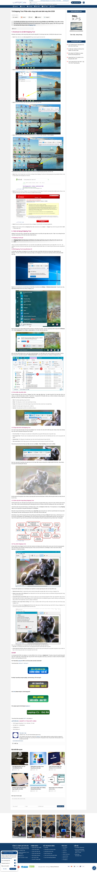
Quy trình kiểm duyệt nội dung (18, 740)
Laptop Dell (20, 660)
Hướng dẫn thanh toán (48, 851)
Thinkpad (46, 4)
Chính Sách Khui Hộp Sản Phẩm (50, 855)
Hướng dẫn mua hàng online (49, 849)
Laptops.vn (28, 706)
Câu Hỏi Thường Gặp (36, 859)
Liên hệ (52, 6)
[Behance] (14, 743)
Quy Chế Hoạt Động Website (50, 857)
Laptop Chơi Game (66, 854)
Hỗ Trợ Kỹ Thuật (35, 857)
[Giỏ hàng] (84, 2)
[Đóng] (15, 853)
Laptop (37, 4)
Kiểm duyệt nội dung (36, 855)
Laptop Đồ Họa (65, 856)
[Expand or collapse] (32, 28)
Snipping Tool (32, 25)
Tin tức (23, 6)
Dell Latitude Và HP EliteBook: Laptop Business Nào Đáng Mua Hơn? (75, 54)
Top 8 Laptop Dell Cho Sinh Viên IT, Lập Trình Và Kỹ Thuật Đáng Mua (76, 62)
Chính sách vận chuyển (36, 847)
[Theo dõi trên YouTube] (18, 867)
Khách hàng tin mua (48, 853)
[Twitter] (15, 743)
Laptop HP (65, 850)
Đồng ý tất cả (12, 868)
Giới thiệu (45, 6)
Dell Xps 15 (26, 663)
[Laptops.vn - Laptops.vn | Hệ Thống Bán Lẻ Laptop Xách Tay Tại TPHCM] (19, 2)
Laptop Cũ (40, 4)
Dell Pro (25, 718)
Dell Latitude (50, 4)
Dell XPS (43, 4)
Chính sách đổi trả (35, 849)
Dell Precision (55, 4)
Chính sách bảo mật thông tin (7, 858)
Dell (14, 691)
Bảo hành (38, 6)
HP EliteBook (65, 859)
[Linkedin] (17, 743)
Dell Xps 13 (21, 663)
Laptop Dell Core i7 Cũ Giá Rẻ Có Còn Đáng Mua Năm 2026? (76, 58)
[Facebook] (12, 743)
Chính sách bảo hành (36, 853)
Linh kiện (30, 6)
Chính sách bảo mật (36, 851)
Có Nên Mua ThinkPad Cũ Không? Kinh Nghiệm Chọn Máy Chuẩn (76, 49)
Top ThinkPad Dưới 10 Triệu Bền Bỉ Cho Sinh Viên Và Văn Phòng (76, 45)
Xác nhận (5, 868)
